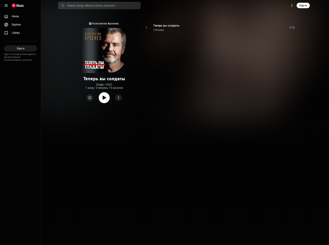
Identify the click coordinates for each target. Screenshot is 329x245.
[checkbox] (292, 28)
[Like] (266, 28)
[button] (89, 97)
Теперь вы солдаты (166, 25)
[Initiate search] (63, 5)
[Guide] (6, 5)
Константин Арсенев (105, 23)
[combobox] (103, 5)
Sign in (303, 5)
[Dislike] (273, 28)
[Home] (18, 5)
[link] (20, 16)
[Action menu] (118, 97)
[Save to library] (90, 98)
